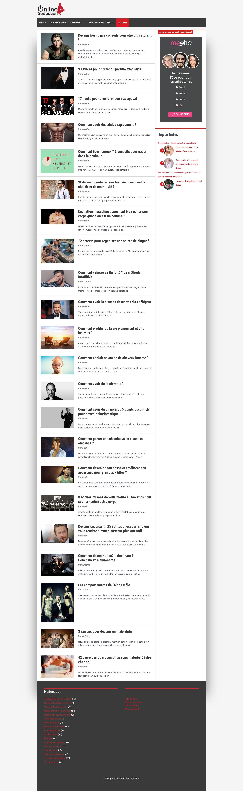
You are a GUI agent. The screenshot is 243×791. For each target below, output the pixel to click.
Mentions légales (133, 702)
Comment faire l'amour (55, 707)
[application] (84, 22)
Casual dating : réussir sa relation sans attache (177, 143)
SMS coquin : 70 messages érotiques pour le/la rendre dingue (187, 164)
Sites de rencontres (54, 754)
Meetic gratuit (132, 709)
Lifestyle (48, 738)
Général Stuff (50, 734)
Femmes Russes (52, 730)
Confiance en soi (52, 718)
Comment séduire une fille (57, 714)
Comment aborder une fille (57, 703)
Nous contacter (132, 705)
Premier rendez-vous (55, 742)
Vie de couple (51, 762)
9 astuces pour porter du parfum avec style (109, 69)
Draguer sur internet (54, 726)
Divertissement (51, 722)
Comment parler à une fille (57, 710)
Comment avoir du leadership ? (101, 384)
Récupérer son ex (53, 746)
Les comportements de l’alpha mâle (104, 585)
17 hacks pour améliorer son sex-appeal (107, 98)
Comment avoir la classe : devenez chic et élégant (114, 302)
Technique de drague (54, 758)
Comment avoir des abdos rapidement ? (107, 125)
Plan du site (131, 698)
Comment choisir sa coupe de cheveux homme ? (113, 358)
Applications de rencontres (57, 699)
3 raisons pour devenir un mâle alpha (105, 631)
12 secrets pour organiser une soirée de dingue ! (113, 241)
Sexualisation (51, 750)
